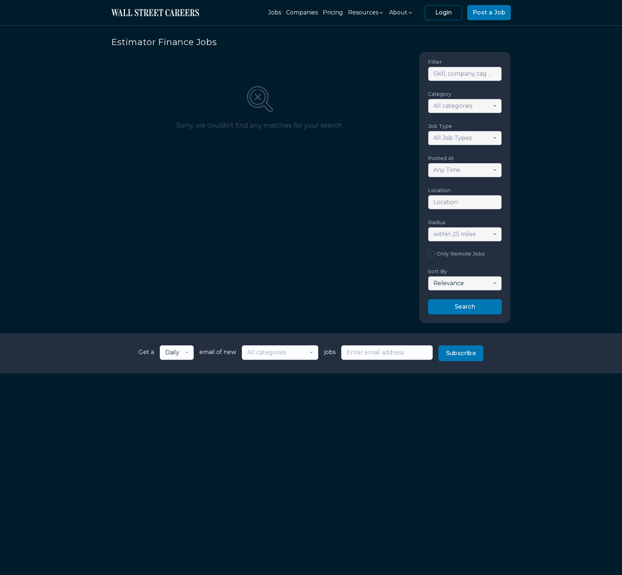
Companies (302, 12)
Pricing (333, 12)
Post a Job (489, 12)
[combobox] (465, 106)
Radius (437, 222)
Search (465, 306)
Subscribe (461, 353)
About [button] (398, 12)
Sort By (437, 271)
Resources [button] (363, 12)
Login (443, 12)
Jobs (274, 12)
